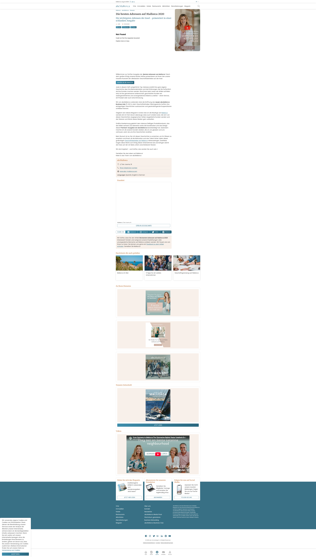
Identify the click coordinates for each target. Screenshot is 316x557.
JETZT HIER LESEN (129, 497)
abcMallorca (125, 10)
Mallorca (118, 10)
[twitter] (154, 535)
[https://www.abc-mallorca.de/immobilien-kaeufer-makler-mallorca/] (158, 335)
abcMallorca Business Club (153, 523)
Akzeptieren (15, 554)
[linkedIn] (162, 535)
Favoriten (126, 27)
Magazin (187, 6)
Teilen (134, 27)
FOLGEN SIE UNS (186, 497)
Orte (134, 6)
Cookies (158, 543)
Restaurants (156, 6)
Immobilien (141, 6)
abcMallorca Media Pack (153, 514)
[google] (158, 535)
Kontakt (147, 509)
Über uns (147, 506)
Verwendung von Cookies (11, 550)
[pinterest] (166, 535)
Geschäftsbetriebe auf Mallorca (136, 141)
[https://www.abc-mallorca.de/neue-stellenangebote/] (158, 367)
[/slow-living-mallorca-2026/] (158, 405)
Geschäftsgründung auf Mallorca (187, 273)
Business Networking (151, 520)
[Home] (123, 6)
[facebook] (146, 535)
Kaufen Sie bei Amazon (125, 82)
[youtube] (169, 535)
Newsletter (148, 512)
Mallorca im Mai (122, 273)
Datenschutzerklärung (149, 543)
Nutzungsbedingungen (167, 543)
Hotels (149, 6)
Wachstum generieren (152, 517)
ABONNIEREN (158, 497)
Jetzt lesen (158, 425)
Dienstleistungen (177, 6)
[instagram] (150, 535)
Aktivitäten (166, 6)
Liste (119, 27)
